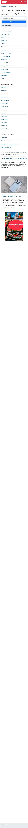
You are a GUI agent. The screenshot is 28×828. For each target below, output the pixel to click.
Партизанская (4, 97)
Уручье (2, 37)
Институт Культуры (6, 53)
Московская (4, 75)
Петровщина (4, 43)
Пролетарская (4, 103)
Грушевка (3, 50)
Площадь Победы (5, 62)
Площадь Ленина (5, 56)
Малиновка (4, 40)
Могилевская (4, 87)
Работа (8, 6)
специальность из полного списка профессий (15, 158)
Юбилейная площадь (6, 141)
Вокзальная (4, 137)
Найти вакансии (14, 21)
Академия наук (4, 69)
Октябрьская (4, 59)
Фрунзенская (4, 116)
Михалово (3, 47)
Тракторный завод (5, 100)
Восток (2, 78)
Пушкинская (4, 122)
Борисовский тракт (6, 34)
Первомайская (4, 106)
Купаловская (4, 109)
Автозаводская (4, 94)
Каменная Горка (5, 129)
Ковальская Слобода (6, 147)
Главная (3, 6)
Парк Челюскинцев (5, 72)
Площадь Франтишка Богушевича (9, 144)
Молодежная (4, 119)
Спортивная (4, 125)
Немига (3, 113)
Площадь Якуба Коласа (7, 66)
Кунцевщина (4, 90)
